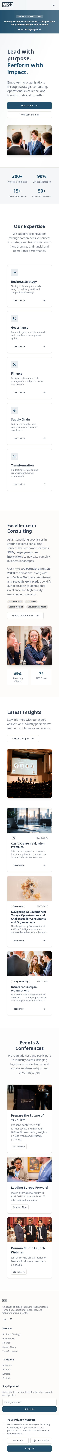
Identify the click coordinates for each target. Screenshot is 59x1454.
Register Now (20, 1207)
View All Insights (20, 738)
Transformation (10, 1351)
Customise (43, 1440)
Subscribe (30, 1409)
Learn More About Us (23, 615)
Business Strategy (11, 1334)
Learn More (19, 300)
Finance (6, 1342)
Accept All (29, 1448)
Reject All (18, 1440)
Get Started (27, 105)
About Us (7, 1365)
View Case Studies (29, 114)
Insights (6, 1369)
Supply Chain (9, 1347)
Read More (19, 865)
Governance (8, 1338)
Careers (6, 1373)
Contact (6, 1378)
